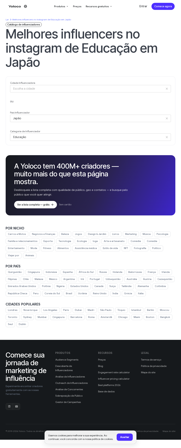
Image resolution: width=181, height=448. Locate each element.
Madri (91, 310)
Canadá (98, 286)
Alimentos (63, 248)
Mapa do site (148, 372)
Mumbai (42, 317)
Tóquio (121, 310)
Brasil (69, 293)
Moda (34, 248)
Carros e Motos (17, 234)
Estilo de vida (110, 248)
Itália (141, 293)
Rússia (103, 272)
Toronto (12, 317)
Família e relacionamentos (22, 241)
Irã (82, 279)
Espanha (68, 272)
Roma (91, 317)
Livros (115, 234)
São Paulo (106, 310)
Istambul (136, 310)
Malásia (39, 279)
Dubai (78, 310)
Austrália (132, 279)
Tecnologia (65, 241)
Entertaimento (16, 248)
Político (156, 248)
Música (147, 234)
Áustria (147, 279)
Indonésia (51, 272)
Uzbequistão (113, 279)
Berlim (150, 310)
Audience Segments (66, 359)
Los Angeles (50, 310)
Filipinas (12, 279)
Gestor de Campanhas (68, 402)
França (152, 272)
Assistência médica (86, 248)
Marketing (131, 234)
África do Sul (86, 272)
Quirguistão (15, 272)
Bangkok (165, 317)
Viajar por (13, 255)
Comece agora (163, 6)
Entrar (143, 6)
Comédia (136, 241)
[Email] (16, 406)
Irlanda (166, 272)
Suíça (112, 286)
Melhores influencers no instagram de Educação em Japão (41, 19)
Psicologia (162, 234)
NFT (126, 248)
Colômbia (160, 286)
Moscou (164, 310)
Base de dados (106, 391)
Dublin (22, 324)
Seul (10, 324)
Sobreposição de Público (69, 395)
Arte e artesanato (114, 241)
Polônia (46, 286)
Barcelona (76, 317)
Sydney (27, 317)
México (53, 279)
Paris (66, 310)
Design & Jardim (97, 234)
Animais (29, 255)
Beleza (65, 234)
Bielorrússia (135, 272)
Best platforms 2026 (109, 385)
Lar (7, 19)
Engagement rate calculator (114, 372)
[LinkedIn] (9, 406)
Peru (36, 293)
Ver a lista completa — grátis (33, 204)
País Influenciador (20, 112)
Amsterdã (106, 317)
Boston (150, 317)
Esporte (48, 241)
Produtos (59, 6)
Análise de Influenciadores (70, 376)
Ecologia (82, 241)
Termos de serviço (151, 359)
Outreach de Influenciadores (71, 383)
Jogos (78, 234)
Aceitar (124, 437)
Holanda (117, 272)
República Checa (17, 293)
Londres (12, 310)
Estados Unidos (79, 286)
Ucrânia (82, 293)
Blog (100, 366)
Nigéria (61, 286)
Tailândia (127, 286)
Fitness (47, 248)
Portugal (95, 279)
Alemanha (143, 286)
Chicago (123, 317)
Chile (26, 279)
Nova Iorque (30, 310)
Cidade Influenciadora (22, 82)
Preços (77, 6)
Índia (115, 293)
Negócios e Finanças (43, 234)
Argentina (69, 279)
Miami (137, 317)
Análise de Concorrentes (69, 389)
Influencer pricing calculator (114, 378)
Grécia (128, 293)
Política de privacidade (154, 366)
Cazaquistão (164, 279)
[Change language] (25, 6)
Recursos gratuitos (97, 6)
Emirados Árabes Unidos (22, 286)
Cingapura (34, 272)
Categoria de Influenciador (25, 131)
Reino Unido (100, 293)
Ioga (95, 241)
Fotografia (140, 248)
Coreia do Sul (52, 293)
